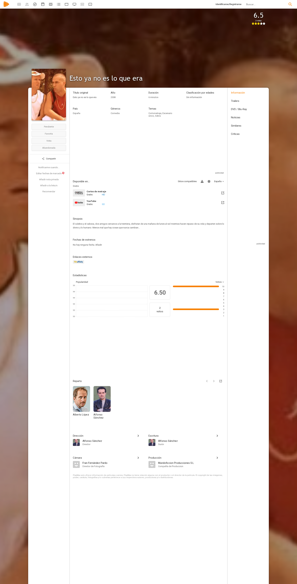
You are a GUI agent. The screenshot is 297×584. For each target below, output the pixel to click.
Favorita (49, 133)
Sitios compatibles (187, 181)
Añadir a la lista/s (48, 185)
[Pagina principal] (6, 6)
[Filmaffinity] (79, 264)
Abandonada (48, 148)
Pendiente (49, 126)
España (76, 113)
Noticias (235, 117)
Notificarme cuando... (48, 167)
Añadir (98, 245)
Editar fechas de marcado (50, 173)
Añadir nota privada (49, 179)
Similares (236, 125)
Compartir (51, 158)
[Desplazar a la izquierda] (207, 381)
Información (238, 92)
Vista (48, 140)
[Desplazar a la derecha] (213, 381)
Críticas (235, 134)
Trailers (235, 100)
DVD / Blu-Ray (239, 109)
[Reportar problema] (202, 181)
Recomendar (48, 191)
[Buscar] (290, 4)
